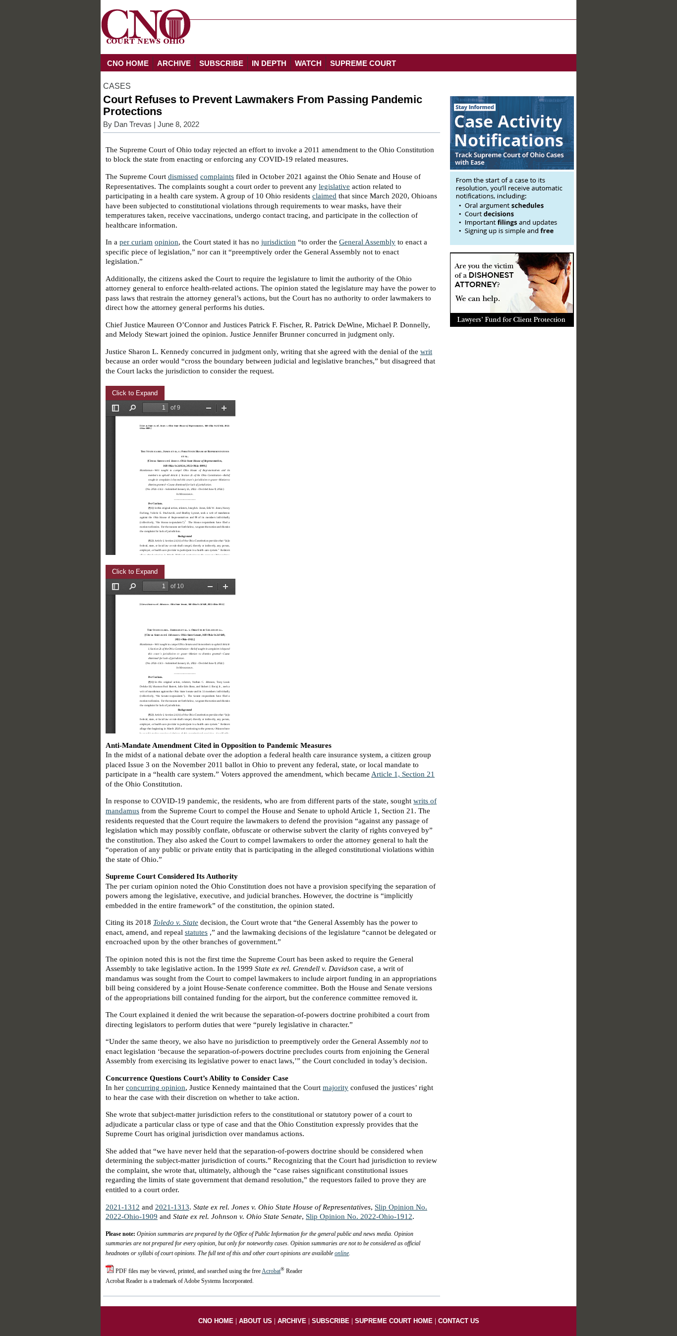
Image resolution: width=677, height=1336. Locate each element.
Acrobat (271, 1271)
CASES (117, 86)
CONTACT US (458, 1321)
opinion (166, 242)
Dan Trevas (133, 124)
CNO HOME (128, 63)
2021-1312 (123, 1207)
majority (335, 1088)
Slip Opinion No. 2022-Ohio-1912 (359, 1216)
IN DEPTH (269, 63)
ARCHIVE (174, 63)
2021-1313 (172, 1207)
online (342, 1253)
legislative (334, 186)
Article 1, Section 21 (403, 774)
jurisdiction (278, 242)
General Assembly (367, 242)
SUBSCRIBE (221, 63)
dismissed (183, 177)
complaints (217, 177)
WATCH (308, 63)
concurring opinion (155, 1088)
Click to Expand (135, 393)
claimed (324, 196)
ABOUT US (255, 1321)
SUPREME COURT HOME (394, 1321)
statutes (196, 932)
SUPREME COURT (363, 63)
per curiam (136, 242)
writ (426, 352)
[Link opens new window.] (512, 242)
